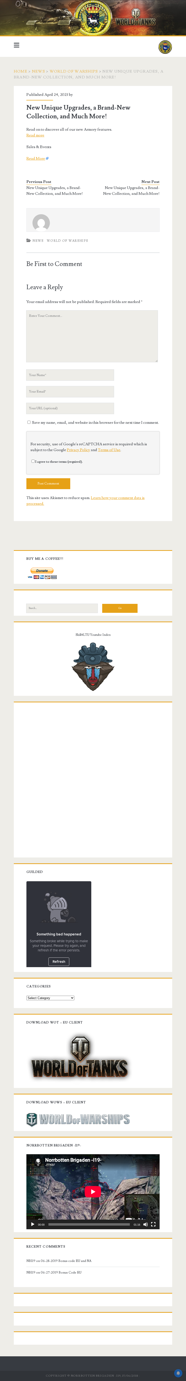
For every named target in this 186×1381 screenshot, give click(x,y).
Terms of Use (109, 450)
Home (20, 71)
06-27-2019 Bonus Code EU (61, 1273)
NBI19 (30, 1261)
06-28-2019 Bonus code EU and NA (66, 1261)
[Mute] (145, 1224)
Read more (35, 135)
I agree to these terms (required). (59, 462)
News (38, 71)
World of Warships (74, 71)
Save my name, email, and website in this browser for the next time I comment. (95, 422)
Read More (35, 158)
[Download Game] (79, 1057)
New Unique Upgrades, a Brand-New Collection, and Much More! (54, 190)
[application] (93, 1191)
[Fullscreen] (153, 1224)
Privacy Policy (78, 450)
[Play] (32, 1224)
